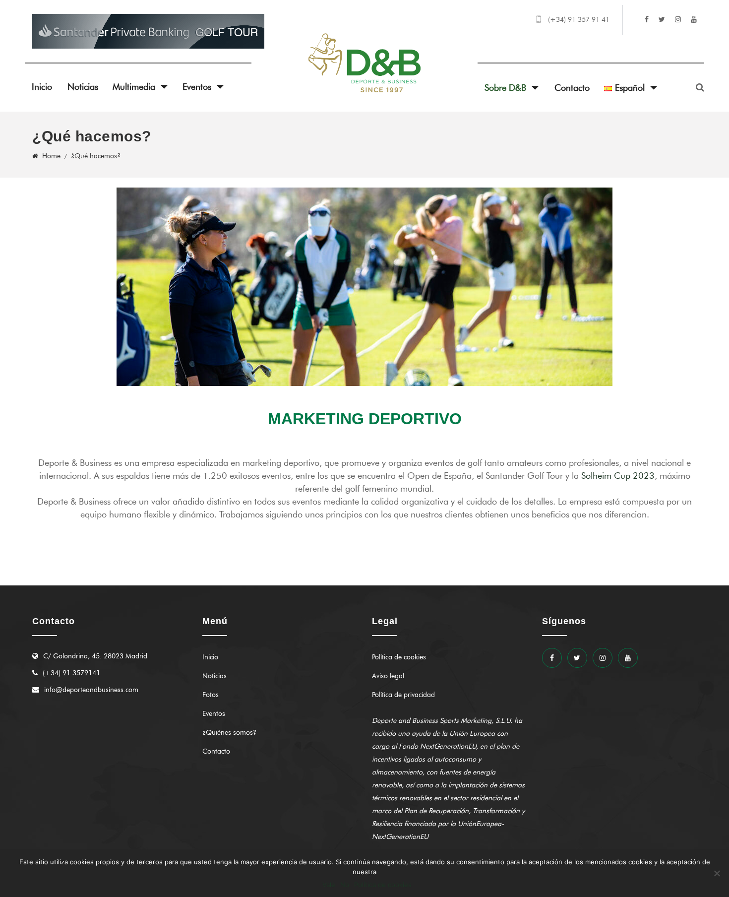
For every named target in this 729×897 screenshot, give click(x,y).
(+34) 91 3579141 (71, 673)
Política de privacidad (403, 695)
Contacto (572, 87)
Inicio (42, 86)
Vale (328, 885)
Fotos (210, 695)
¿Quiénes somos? (229, 732)
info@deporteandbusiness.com (91, 690)
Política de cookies (399, 657)
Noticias (82, 86)
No (344, 885)
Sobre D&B (505, 87)
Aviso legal (388, 676)
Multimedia (134, 86)
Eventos (196, 86)
